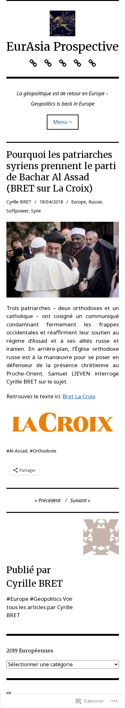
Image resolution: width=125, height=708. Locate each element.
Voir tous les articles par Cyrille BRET (39, 607)
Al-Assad (18, 451)
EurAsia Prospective (62, 46)
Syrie (36, 211)
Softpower (17, 211)
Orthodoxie (44, 451)
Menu (60, 121)
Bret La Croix (79, 396)
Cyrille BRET (18, 202)
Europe (78, 202)
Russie (95, 202)
